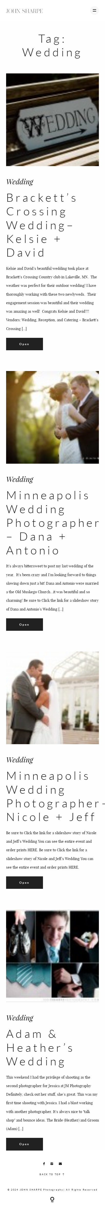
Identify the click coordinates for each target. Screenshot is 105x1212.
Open (24, 344)
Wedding (19, 181)
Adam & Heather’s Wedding (40, 1047)
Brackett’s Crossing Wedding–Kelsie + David (42, 224)
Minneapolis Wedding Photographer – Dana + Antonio (54, 522)
